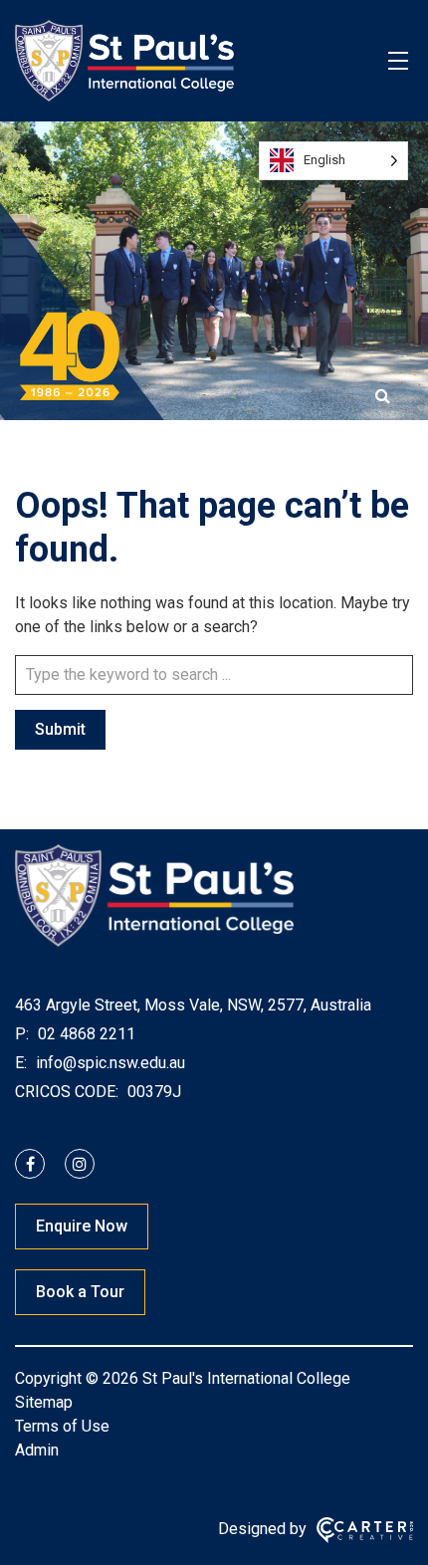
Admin (37, 1450)
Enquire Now (81, 1226)
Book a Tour (80, 1291)
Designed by (262, 1528)
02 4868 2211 (84, 1033)
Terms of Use (62, 1426)
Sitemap (44, 1402)
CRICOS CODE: (66, 1091)
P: (22, 1033)
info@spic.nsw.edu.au (108, 1062)
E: (21, 1062)
